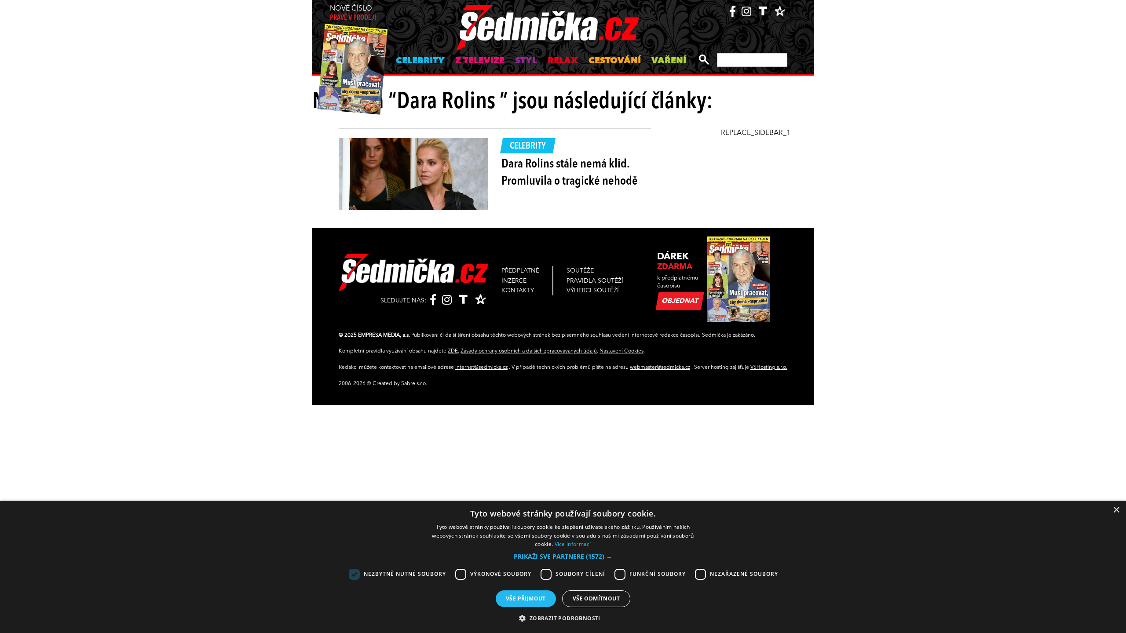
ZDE (453, 351)
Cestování (615, 61)
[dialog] (563, 567)
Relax (563, 61)
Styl (526, 61)
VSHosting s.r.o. (768, 367)
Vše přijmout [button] (526, 598)
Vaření (668, 61)
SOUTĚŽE (580, 271)
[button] (563, 556)
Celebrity (420, 61)
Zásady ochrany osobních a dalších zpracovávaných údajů (529, 351)
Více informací (573, 544)
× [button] (1116, 510)
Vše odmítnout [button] (596, 598)
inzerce (513, 281)
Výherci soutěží (593, 290)
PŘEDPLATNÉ (520, 271)
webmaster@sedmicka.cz (660, 367)
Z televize (480, 61)
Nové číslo (353, 13)
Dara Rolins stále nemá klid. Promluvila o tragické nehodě (569, 173)
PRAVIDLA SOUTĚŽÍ (595, 281)
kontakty (517, 290)
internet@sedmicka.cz (481, 367)
